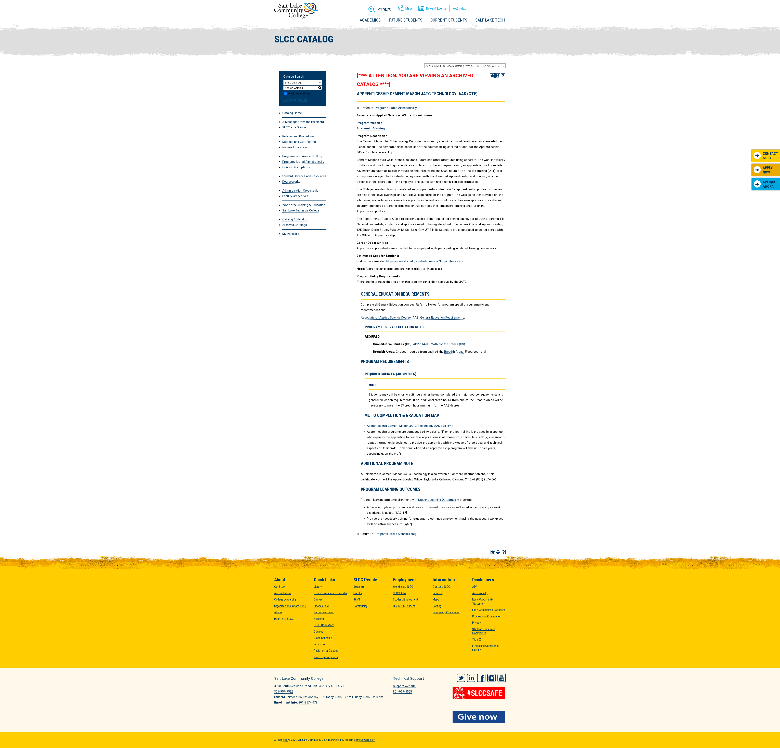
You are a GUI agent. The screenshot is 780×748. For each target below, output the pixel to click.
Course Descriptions (296, 167)
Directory (438, 593)
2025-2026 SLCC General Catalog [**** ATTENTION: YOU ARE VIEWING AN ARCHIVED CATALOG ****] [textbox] (465, 65)
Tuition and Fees (324, 612)
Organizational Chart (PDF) (290, 606)
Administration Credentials (300, 190)
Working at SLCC (403, 587)
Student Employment (405, 599)
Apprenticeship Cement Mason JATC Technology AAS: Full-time (410, 426)
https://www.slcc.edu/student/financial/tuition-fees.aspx (424, 261)
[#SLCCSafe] (479, 693)
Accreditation (282, 593)
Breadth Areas (454, 351)
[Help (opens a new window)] (503, 75)
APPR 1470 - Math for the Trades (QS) (439, 344)
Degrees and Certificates (299, 142)
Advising (319, 619)
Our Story (279, 587)
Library (318, 587)
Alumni (278, 612)
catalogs (283, 739)
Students (359, 587)
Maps (436, 599)
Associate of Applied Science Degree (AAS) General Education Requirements (412, 317)
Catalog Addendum (295, 219)
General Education (294, 147)
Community (360, 606)
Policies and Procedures (298, 136)
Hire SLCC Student (404, 606)
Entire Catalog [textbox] (293, 82)
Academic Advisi (369, 128)
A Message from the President (303, 122)
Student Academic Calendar (330, 593)
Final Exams (321, 644)
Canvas (318, 599)
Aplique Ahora (769, 184)
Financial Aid (321, 606)
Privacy (476, 622)
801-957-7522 (283, 691)
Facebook (481, 678)
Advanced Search (295, 100)
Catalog (318, 631)
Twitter (461, 678)
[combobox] (465, 65)
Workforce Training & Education (303, 205)
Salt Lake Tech (490, 20)
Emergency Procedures (446, 612)
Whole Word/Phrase (299, 93)
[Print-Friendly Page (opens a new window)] (497, 75)
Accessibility (480, 593)
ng (383, 128)
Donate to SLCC (284, 619)
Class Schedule (323, 638)
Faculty (357, 593)
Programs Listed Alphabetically (303, 162)
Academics (370, 20)
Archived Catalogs (294, 225)
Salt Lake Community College (296, 11)
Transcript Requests (326, 657)
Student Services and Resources (304, 176)
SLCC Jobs (399, 593)
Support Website (404, 686)
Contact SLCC (770, 155)
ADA (475, 587)
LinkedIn (471, 678)
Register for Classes (326, 651)
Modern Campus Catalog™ (360, 739)
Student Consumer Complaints (483, 631)
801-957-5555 (402, 691)
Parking (437, 606)
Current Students (448, 20)
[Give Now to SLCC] (479, 717)
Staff (356, 599)
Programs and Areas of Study (302, 156)
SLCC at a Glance (294, 127)
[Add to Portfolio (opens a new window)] (492, 75)
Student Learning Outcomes (437, 500)
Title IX (476, 639)
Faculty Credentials (295, 196)
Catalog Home (292, 113)
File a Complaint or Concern (488, 610)
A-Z (459, 8)
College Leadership (285, 599)
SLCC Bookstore (324, 625)
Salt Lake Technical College (300, 210)
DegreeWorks (291, 181)
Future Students (405, 20)
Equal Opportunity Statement (482, 601)
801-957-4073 (308, 702)
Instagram (491, 678)
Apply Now (767, 170)
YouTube (501, 678)
